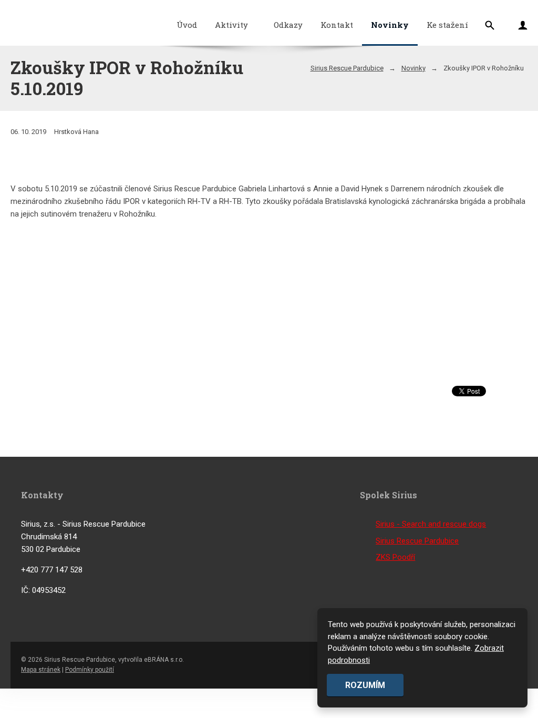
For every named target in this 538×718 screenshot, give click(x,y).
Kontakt (336, 24)
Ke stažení (447, 24)
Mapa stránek (40, 669)
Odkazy (288, 24)
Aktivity (231, 24)
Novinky (390, 24)
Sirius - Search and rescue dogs (431, 524)
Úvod (187, 24)
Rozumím (365, 685)
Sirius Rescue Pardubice (347, 68)
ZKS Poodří (395, 557)
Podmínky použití (89, 669)
